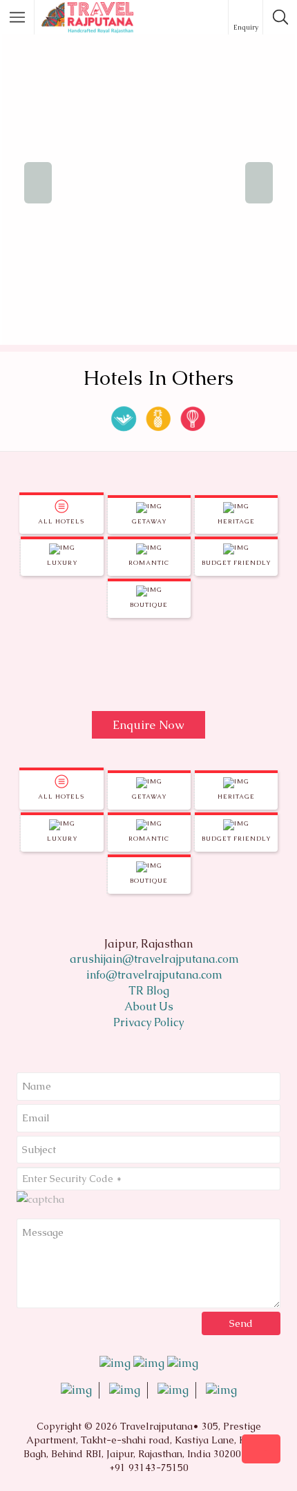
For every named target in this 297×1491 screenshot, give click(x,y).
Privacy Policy (148, 1022)
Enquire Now (148, 724)
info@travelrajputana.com (153, 975)
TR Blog (148, 990)
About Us (148, 1006)
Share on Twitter (66, 678)
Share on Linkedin (99, 678)
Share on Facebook (32, 678)
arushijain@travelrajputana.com (153, 959)
